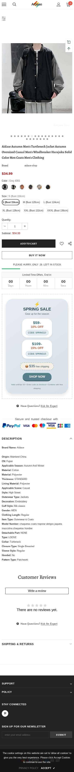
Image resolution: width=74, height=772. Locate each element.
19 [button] (33, 139)
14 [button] (56, 136)
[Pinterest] (5, 713)
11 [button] (45, 136)
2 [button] (15, 136)
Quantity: (6, 219)
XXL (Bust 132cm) (33, 210)
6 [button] (28, 136)
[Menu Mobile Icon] (4, 4)
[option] (37, 78)
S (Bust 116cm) (11, 202)
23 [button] (47, 139)
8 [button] (35, 136)
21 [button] (40, 139)
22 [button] (44, 139)
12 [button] (49, 136)
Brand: (5, 165)
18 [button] (30, 139)
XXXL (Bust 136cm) (57, 210)
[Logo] (37, 4)
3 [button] (18, 136)
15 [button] (59, 136)
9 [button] (39, 136)
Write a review (37, 590)
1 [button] (11, 136)
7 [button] (32, 136)
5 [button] (25, 136)
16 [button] (62, 136)
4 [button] (21, 136)
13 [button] (52, 136)
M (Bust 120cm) (31, 202)
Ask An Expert (49, 406)
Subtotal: (6, 233)
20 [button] (37, 139)
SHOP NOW (37, 376)
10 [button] (42, 136)
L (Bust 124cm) (52, 202)
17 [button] (27, 139)
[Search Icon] (14, 4)
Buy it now (37, 255)
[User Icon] (59, 4)
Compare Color (62, 124)
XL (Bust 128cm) (11, 210)
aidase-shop (30, 165)
